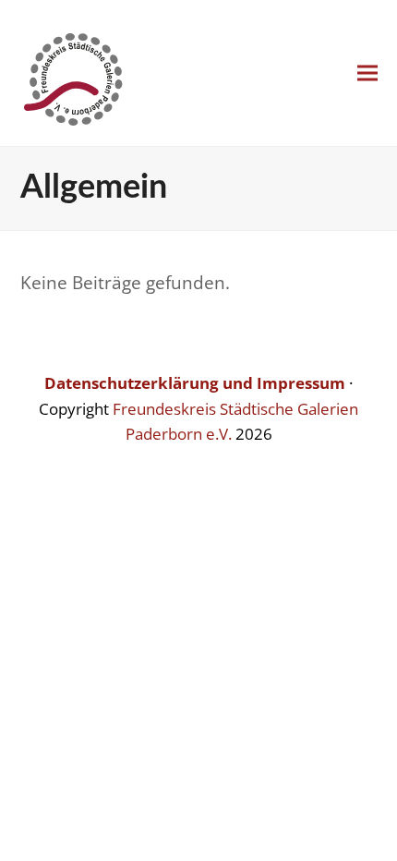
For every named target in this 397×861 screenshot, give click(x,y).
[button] (367, 73)
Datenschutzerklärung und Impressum (194, 383)
